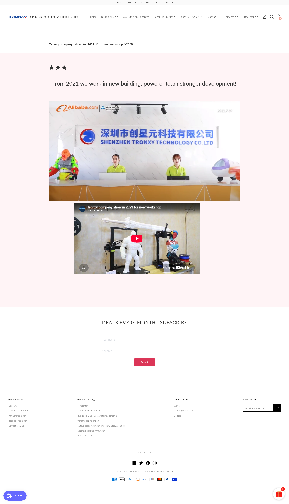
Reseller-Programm (17, 420)
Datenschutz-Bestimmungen (91, 430)
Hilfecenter (248, 16)
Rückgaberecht (84, 435)
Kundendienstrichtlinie (88, 410)
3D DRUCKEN (107, 16)
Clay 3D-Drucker (189, 16)
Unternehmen (15, 399)
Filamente (229, 16)
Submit (144, 362)
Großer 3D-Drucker (163, 16)
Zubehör (211, 16)
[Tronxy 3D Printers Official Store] (17, 17)
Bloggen (178, 415)
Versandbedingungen (88, 420)
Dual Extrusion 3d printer (135, 16)
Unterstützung (86, 399)
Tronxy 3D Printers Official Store (53, 16)
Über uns (12, 405)
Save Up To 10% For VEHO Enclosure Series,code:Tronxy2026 (147, 2)
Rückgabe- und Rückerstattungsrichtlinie (97, 415)
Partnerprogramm (17, 415)
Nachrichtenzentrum (18, 410)
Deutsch (141, 453)
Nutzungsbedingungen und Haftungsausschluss (101, 425)
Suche (177, 405)
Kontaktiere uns (16, 425)
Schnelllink (181, 399)
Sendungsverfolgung (184, 410)
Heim (93, 16)
